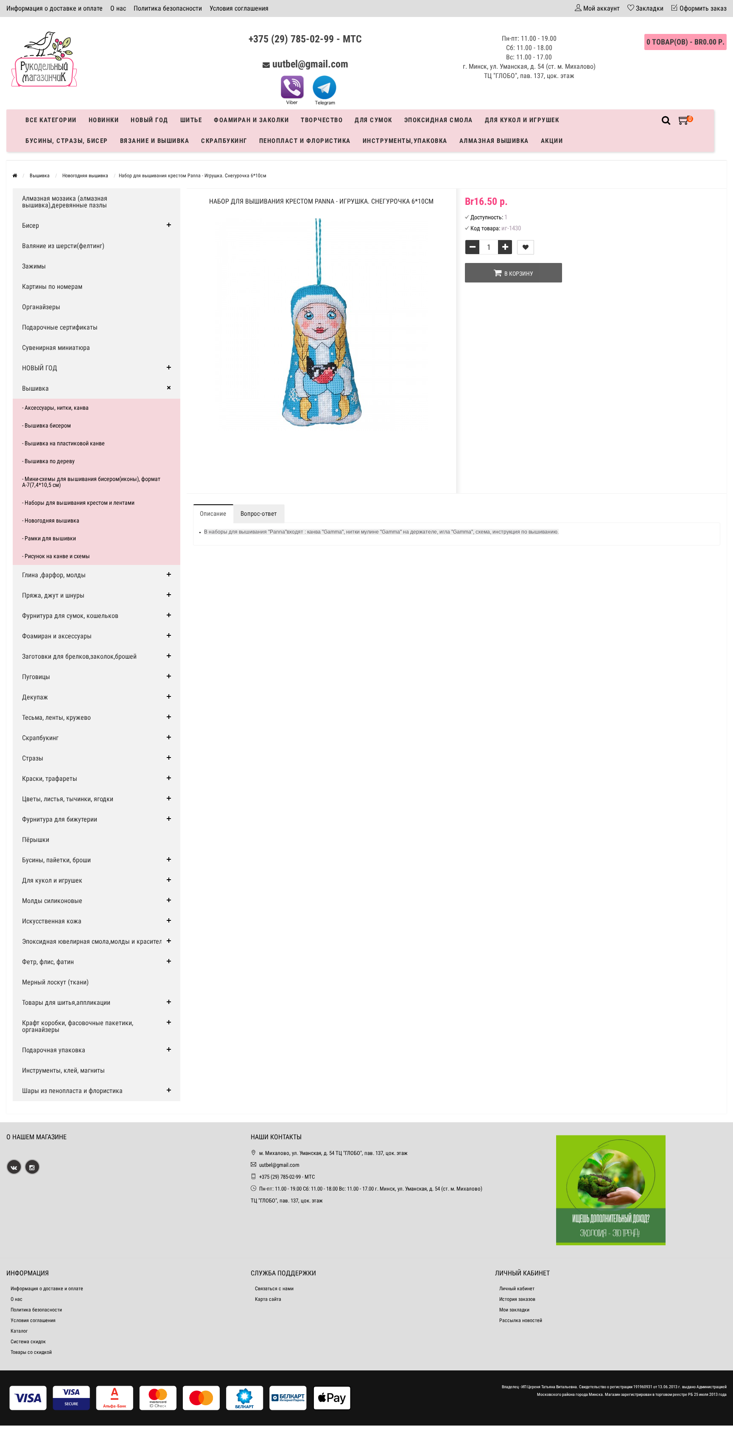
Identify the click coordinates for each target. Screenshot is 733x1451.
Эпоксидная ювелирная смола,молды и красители (94, 941)
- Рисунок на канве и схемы (56, 556)
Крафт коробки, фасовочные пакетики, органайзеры (77, 1026)
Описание (213, 513)
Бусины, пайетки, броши (56, 860)
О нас (118, 8)
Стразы (32, 758)
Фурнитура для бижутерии (59, 819)
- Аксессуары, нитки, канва (55, 407)
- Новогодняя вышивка (50, 520)
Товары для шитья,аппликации (66, 1002)
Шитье (191, 120)
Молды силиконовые (52, 901)
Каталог (19, 1331)
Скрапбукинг (224, 141)
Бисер (30, 225)
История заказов (517, 1299)
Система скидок (28, 1342)
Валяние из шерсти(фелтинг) (63, 246)
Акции (552, 141)
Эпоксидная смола (438, 120)
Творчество (322, 120)
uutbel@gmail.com (310, 64)
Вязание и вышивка (155, 141)
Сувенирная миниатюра (56, 348)
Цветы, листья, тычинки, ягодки (67, 799)
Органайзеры (41, 307)
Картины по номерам (52, 286)
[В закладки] (525, 247)
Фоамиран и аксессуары (57, 636)
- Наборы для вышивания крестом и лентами (78, 502)
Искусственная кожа (51, 921)
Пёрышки (35, 840)
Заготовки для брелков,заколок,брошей (79, 656)
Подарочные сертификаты (60, 327)
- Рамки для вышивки (49, 538)
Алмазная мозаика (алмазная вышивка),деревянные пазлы (64, 201)
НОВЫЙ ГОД (39, 368)
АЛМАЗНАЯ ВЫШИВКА (494, 141)
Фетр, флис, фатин (48, 962)
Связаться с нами (274, 1289)
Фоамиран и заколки (251, 120)
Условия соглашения (239, 8)
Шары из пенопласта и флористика (72, 1091)
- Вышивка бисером (46, 425)
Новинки (104, 120)
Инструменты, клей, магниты (63, 1070)
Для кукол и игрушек (522, 120)
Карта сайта (268, 1299)
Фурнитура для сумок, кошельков (70, 616)
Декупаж (35, 697)
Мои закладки (514, 1310)
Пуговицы (36, 677)
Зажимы (34, 266)
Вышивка (35, 388)
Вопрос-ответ (259, 513)
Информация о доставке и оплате (54, 8)
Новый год (149, 120)
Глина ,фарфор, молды (54, 575)
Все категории (51, 120)
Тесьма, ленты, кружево (56, 717)
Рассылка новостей (520, 1320)
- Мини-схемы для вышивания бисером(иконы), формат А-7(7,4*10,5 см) (91, 481)
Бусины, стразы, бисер (66, 141)
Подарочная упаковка (53, 1050)
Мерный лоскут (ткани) (55, 982)
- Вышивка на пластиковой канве (63, 443)
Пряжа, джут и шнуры (53, 595)
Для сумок (373, 120)
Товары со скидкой (31, 1352)
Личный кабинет (516, 1289)
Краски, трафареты (49, 778)
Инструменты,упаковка (405, 141)
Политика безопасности (168, 8)
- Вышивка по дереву (48, 461)
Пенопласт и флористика (305, 141)
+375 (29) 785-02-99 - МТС (305, 39)
